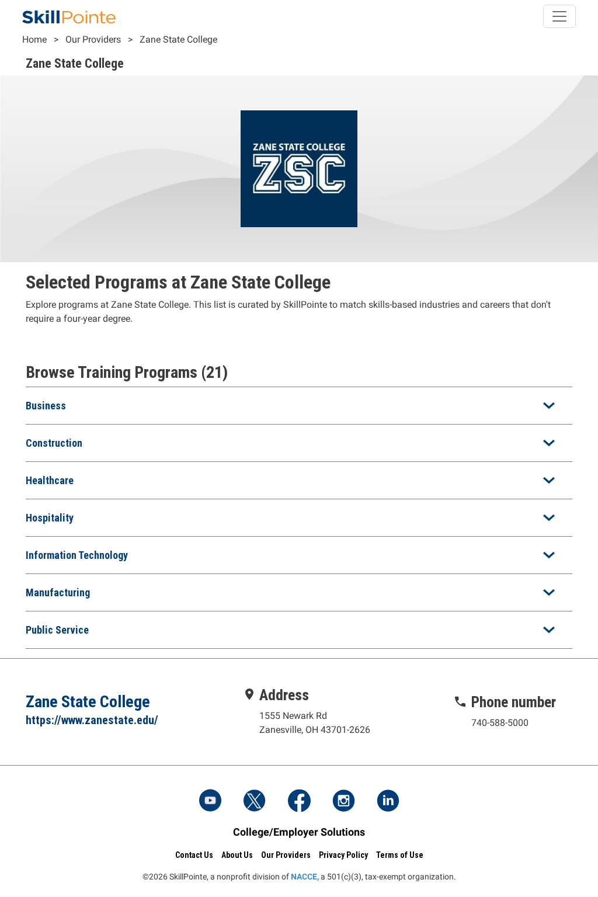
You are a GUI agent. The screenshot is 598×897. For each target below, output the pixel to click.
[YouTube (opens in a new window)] (210, 802)
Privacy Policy (343, 855)
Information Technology (77, 555)
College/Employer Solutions (299, 832)
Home (34, 39)
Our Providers (93, 39)
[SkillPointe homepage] (69, 16)
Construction (54, 443)
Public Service (57, 630)
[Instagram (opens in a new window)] (343, 802)
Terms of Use (399, 855)
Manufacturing (58, 592)
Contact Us (194, 855)
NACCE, (305, 876)
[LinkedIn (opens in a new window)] (388, 802)
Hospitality (50, 518)
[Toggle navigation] (559, 16)
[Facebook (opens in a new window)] (299, 802)
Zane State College (178, 39)
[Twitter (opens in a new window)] (254, 802)
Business (46, 405)
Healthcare (50, 480)
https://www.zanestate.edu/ (92, 720)
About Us (237, 855)
